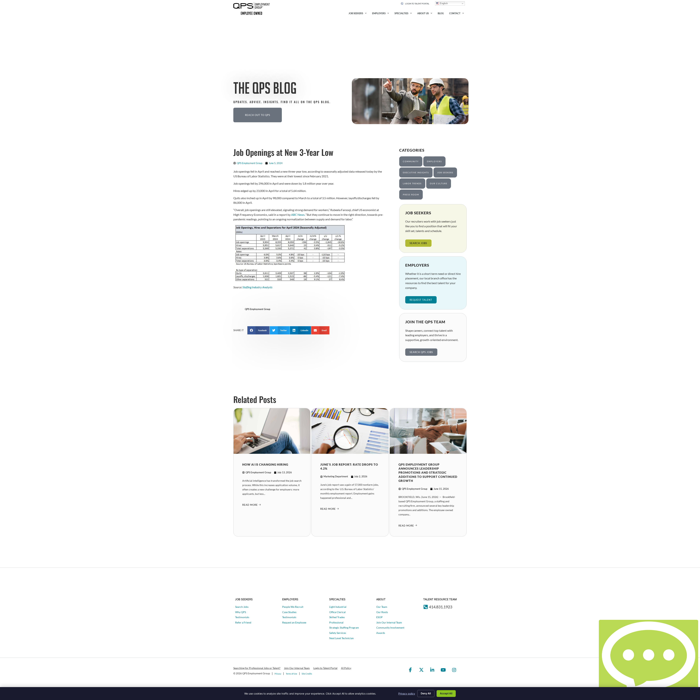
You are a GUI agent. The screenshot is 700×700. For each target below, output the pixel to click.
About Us (423, 13)
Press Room (411, 194)
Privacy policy (406, 693)
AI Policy (346, 668)
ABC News (298, 214)
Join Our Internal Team (297, 668)
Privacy (278, 673)
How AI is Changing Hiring (265, 464)
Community (411, 161)
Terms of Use (291, 673)
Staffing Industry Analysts (257, 287)
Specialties (401, 13)
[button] (258, 330)
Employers (379, 13)
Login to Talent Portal (325, 668)
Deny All (426, 693)
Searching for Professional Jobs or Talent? (256, 668)
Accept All (446, 693)
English (443, 3)
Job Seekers (356, 13)
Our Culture (438, 183)
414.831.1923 (440, 607)
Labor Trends (412, 183)
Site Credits (307, 673)
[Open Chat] (648, 659)
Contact (454, 13)
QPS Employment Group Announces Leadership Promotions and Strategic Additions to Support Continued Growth (427, 473)
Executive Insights (416, 172)
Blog (441, 13)
